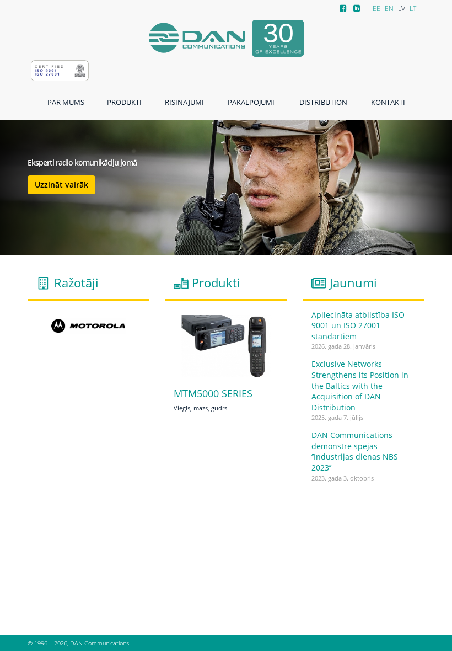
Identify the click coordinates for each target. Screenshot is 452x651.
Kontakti (388, 102)
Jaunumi (353, 282)
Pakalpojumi (251, 102)
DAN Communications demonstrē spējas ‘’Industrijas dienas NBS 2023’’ (354, 451)
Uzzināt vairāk (61, 184)
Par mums (65, 102)
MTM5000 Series (213, 393)
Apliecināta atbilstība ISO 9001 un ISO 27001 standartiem (358, 325)
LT (413, 8)
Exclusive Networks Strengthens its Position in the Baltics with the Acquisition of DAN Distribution (359, 385)
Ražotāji (76, 282)
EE (376, 8)
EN (389, 8)
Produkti (124, 102)
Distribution (323, 102)
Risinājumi (184, 102)
